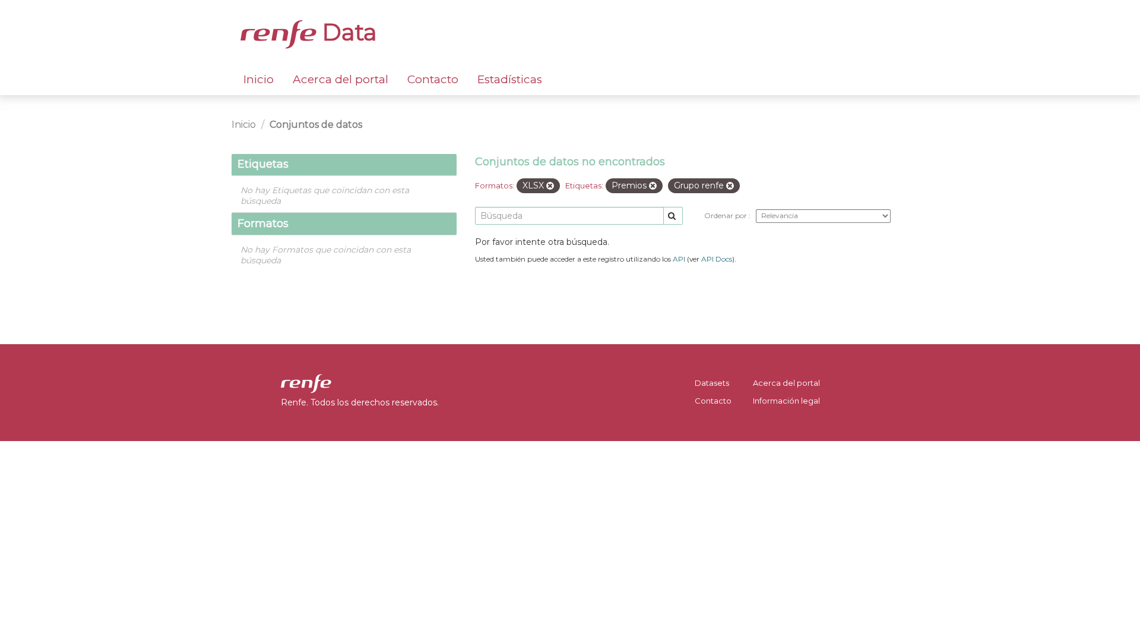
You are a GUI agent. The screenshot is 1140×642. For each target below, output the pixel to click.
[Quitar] (550, 186)
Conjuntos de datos (316, 124)
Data (346, 32)
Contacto (432, 79)
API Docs (716, 258)
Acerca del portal (340, 79)
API (679, 258)
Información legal (786, 400)
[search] (673, 216)
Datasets (712, 383)
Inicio (258, 79)
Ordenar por (726, 215)
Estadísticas (509, 79)
